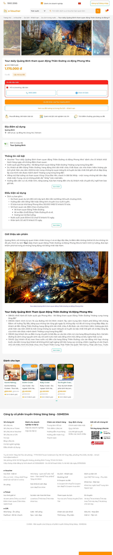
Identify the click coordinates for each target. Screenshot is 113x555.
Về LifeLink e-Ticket (12, 428)
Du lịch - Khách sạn (65, 474)
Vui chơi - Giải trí (10, 474)
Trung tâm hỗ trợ (54, 425)
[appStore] (104, 437)
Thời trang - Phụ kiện (99, 477)
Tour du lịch (62, 499)
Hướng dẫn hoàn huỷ (55, 435)
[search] (98, 10)
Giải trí (10, 480)
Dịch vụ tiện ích (90, 474)
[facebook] (91, 425)
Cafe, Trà (50, 474)
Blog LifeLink (9, 441)
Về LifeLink (8, 425)
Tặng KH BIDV (36, 479)
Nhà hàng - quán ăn (38, 474)
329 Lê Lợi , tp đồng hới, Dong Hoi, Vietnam (24, 133)
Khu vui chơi (20, 499)
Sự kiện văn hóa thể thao (40, 495)
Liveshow (34, 499)
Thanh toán (51, 438)
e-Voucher (8, 470)
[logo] (12, 11)
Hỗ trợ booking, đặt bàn (19, 88)
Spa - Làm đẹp (36, 515)
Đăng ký (94, 3)
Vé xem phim (9, 499)
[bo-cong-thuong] (97, 442)
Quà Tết (87, 477)
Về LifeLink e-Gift (11, 435)
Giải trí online (19, 480)
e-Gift (6, 508)
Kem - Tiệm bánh (37, 476)
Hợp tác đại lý (30, 431)
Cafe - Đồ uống (36, 512)
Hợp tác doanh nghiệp (34, 428)
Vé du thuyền (73, 499)
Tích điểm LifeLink (54, 428)
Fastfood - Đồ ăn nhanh (13, 515)
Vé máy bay (93, 501)
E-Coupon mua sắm (72, 486)
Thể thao (42, 499)
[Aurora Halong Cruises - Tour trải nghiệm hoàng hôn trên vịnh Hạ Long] (12, 372)
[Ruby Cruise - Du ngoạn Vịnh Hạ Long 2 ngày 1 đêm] (47, 372)
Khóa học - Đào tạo (91, 482)
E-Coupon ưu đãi (64, 480)
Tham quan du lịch (64, 495)
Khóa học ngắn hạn (91, 485)
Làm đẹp (33, 487)
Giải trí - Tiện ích (90, 515)
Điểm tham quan (10, 501)
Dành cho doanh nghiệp (53, 4)
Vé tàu (87, 499)
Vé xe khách (95, 499)
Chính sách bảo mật (77, 425)
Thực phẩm (49, 476)
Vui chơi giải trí (9, 495)
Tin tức (6, 438)
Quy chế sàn (74, 428)
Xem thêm (56, 187)
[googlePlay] (104, 432)
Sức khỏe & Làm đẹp (38, 484)
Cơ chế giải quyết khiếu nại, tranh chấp (77, 433)
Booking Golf (62, 477)
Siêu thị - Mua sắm (91, 512)
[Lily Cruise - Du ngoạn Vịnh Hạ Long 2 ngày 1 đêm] (29, 372)
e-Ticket (7, 492)
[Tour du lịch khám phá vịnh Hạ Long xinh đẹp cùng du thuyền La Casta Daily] (65, 372)
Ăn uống (7, 485)
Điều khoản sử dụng (12, 447)
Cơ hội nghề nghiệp (12, 444)
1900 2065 (12, 3)
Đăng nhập (103, 3)
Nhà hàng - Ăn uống (12, 512)
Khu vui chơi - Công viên (13, 477)
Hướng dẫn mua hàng (56, 432)
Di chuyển (88, 495)
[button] (50, 50)
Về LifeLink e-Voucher (12, 432)
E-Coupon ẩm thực (64, 484)
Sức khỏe (41, 487)
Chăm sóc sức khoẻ (65, 512)
